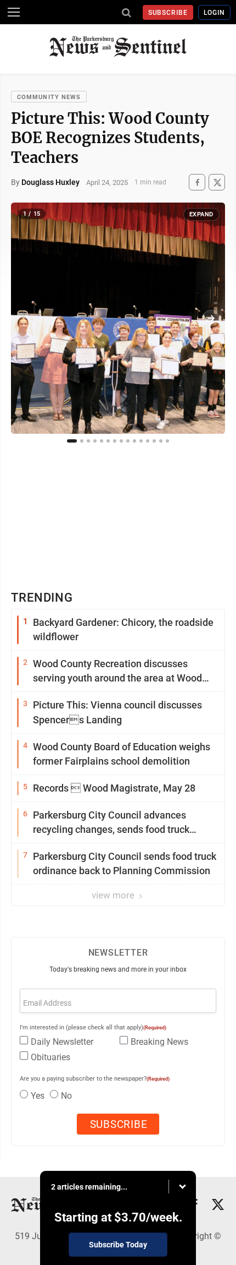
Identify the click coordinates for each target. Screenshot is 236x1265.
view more (114, 895)
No (66, 1095)
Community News (49, 97)
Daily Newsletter (62, 1042)
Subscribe (168, 13)
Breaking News (159, 1042)
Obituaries (50, 1057)
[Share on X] (217, 182)
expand (201, 214)
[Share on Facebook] (197, 182)
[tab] (72, 441)
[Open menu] (13, 12)
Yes (37, 1095)
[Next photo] (211, 318)
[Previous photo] (25, 318)
